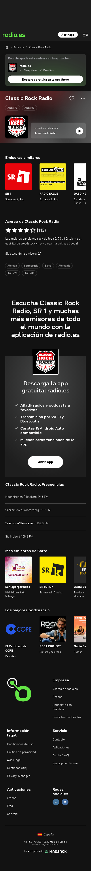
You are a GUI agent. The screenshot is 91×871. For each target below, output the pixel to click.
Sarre (48, 266)
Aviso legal (14, 760)
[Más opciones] (83, 98)
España (48, 834)
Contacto (59, 739)
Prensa (57, 697)
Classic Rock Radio (45, 133)
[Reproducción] (79, 130)
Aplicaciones (61, 747)
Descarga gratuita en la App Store (45, 79)
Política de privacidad (21, 752)
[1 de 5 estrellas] (8, 230)
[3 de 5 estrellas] (20, 230)
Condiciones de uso (20, 744)
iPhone (11, 798)
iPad (10, 806)
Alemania (64, 266)
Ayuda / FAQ (61, 755)
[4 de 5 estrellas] (27, 230)
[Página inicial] (7, 47)
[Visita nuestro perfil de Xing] (65, 802)
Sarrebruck (31, 266)
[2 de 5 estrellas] (14, 230)
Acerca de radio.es (65, 689)
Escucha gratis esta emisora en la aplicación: (39, 58)
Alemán (12, 266)
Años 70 (12, 108)
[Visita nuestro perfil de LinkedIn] (56, 802)
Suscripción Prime (65, 763)
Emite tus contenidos (67, 717)
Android (12, 814)
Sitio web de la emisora (21, 253)
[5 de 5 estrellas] (33, 230)
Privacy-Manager (18, 776)
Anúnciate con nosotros (62, 707)
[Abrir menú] (85, 34)
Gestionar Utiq (17, 768)
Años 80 (29, 108)
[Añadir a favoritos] (71, 98)
